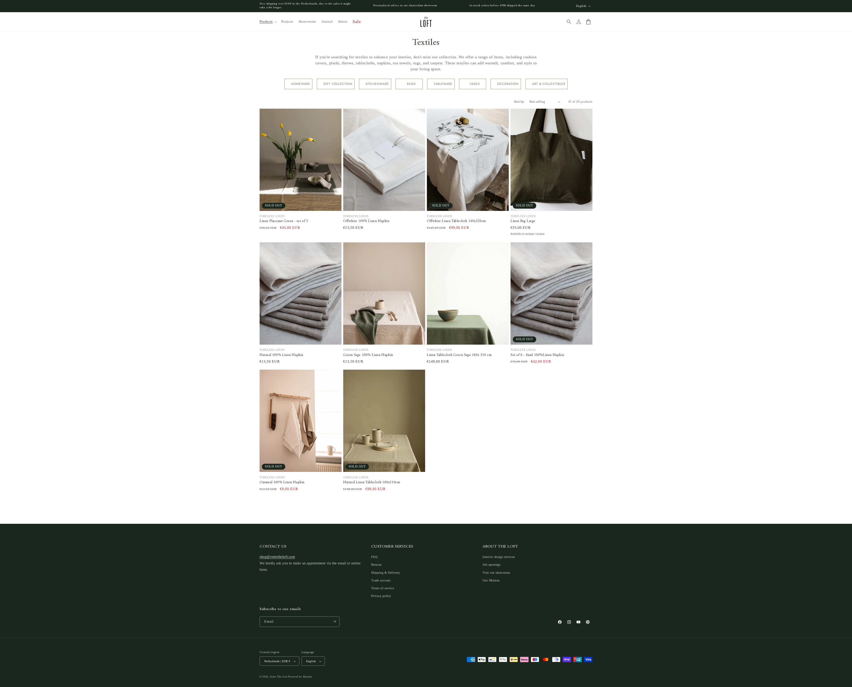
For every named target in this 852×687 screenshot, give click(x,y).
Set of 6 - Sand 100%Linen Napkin (537, 355)
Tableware (443, 84)
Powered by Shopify (300, 676)
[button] (268, 22)
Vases (475, 84)
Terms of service (382, 588)
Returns (376, 565)
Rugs (411, 84)
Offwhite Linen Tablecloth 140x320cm (456, 221)
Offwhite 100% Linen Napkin (366, 221)
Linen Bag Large (523, 221)
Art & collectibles (548, 84)
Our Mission (491, 580)
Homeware (300, 84)
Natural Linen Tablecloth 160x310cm (371, 482)
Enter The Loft (279, 676)
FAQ (374, 557)
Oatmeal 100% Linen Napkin (282, 482)
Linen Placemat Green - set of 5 (284, 221)
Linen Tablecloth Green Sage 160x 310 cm (459, 355)
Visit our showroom (496, 572)
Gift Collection (337, 84)
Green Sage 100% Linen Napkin (368, 355)
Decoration (508, 84)
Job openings (491, 565)
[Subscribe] (334, 621)
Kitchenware (377, 84)
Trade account (381, 580)
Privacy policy (381, 596)
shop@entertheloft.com (277, 557)
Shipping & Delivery (385, 572)
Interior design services (499, 557)
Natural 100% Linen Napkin (281, 355)
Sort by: (519, 101)
